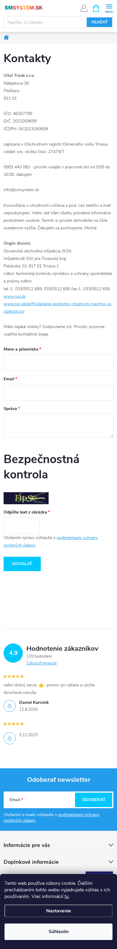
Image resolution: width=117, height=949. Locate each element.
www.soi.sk (15, 296)
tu (66, 896)
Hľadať (100, 22)
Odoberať (94, 800)
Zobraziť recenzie (41, 663)
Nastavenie (58, 911)
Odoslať (22, 564)
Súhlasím (59, 931)
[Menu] (109, 8)
